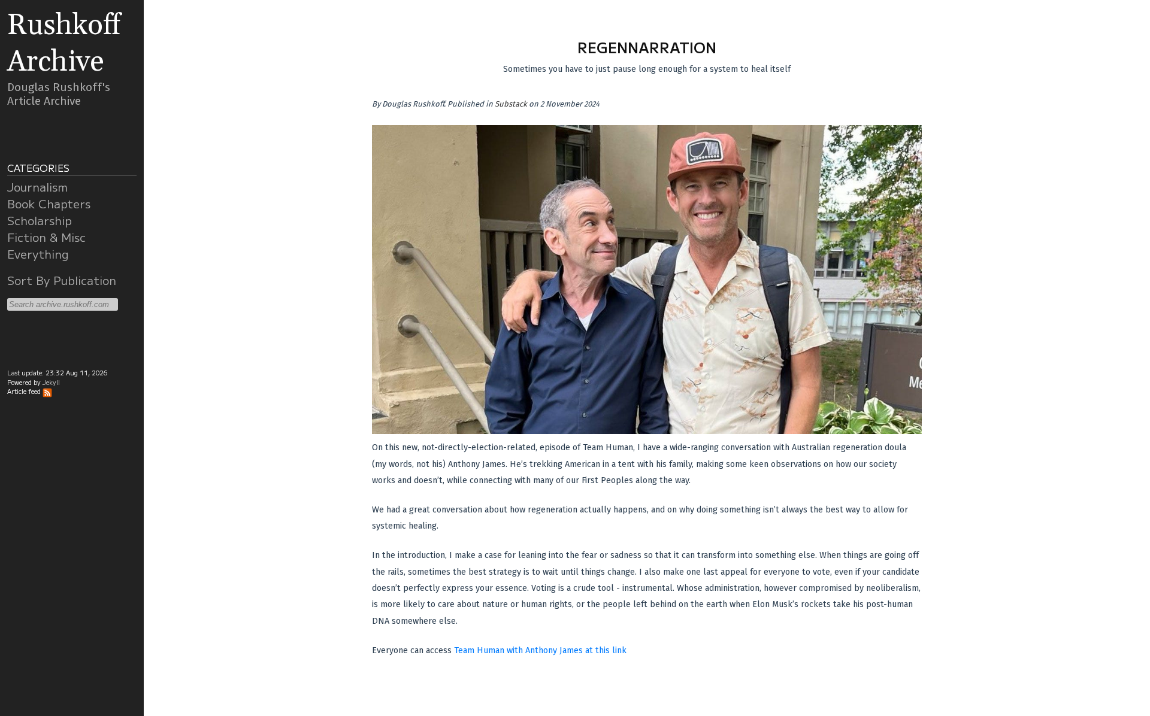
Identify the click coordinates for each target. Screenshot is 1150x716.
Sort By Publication (61, 280)
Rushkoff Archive (63, 43)
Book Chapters (48, 203)
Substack (511, 103)
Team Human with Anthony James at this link (540, 650)
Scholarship (39, 220)
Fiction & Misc (46, 237)
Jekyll (51, 382)
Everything (38, 253)
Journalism (37, 186)
